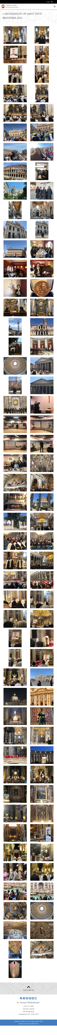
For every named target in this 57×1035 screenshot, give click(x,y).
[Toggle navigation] (55, 6)
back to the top (28, 990)
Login (48, 2)
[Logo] (2, 6)
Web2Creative (35, 1023)
